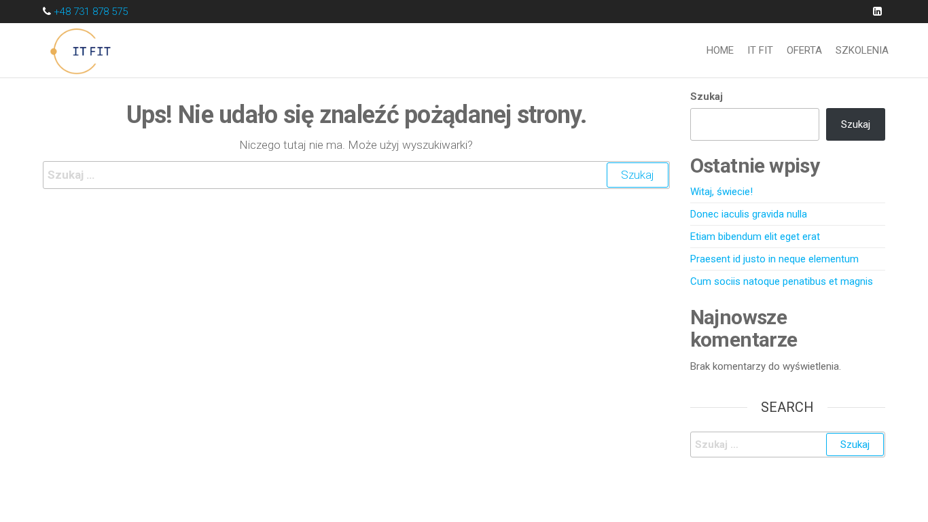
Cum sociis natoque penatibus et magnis (781, 281)
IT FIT (760, 50)
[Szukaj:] (356, 175)
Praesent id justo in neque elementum (774, 259)
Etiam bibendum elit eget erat (755, 236)
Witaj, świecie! (721, 192)
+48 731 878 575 (91, 11)
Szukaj (706, 96)
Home (720, 50)
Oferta (804, 50)
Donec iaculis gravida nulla (748, 214)
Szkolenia (862, 50)
